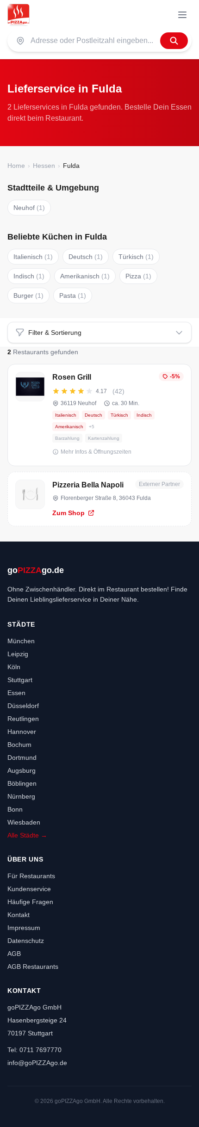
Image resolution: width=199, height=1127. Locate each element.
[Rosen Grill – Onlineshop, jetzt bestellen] (99, 415)
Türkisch (136, 256)
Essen (16, 692)
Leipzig (17, 654)
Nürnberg (21, 796)
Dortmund (22, 757)
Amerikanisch (85, 276)
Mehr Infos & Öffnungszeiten (96, 452)
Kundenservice (29, 889)
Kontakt (18, 914)
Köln (13, 667)
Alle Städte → (27, 835)
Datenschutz (25, 940)
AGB (14, 953)
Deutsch (85, 256)
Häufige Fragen (30, 901)
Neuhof (29, 207)
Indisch (28, 276)
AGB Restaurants (32, 966)
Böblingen (22, 783)
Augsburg (21, 770)
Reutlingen (23, 718)
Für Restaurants (31, 876)
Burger (28, 295)
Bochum (19, 744)
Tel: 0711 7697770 (34, 1049)
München (21, 641)
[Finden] (174, 40)
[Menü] (182, 15)
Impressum (23, 927)
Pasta (72, 295)
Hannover (21, 731)
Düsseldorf (23, 705)
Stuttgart (19, 680)
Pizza (138, 276)
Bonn (15, 809)
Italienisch (33, 256)
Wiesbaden (23, 822)
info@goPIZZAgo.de (37, 1062)
